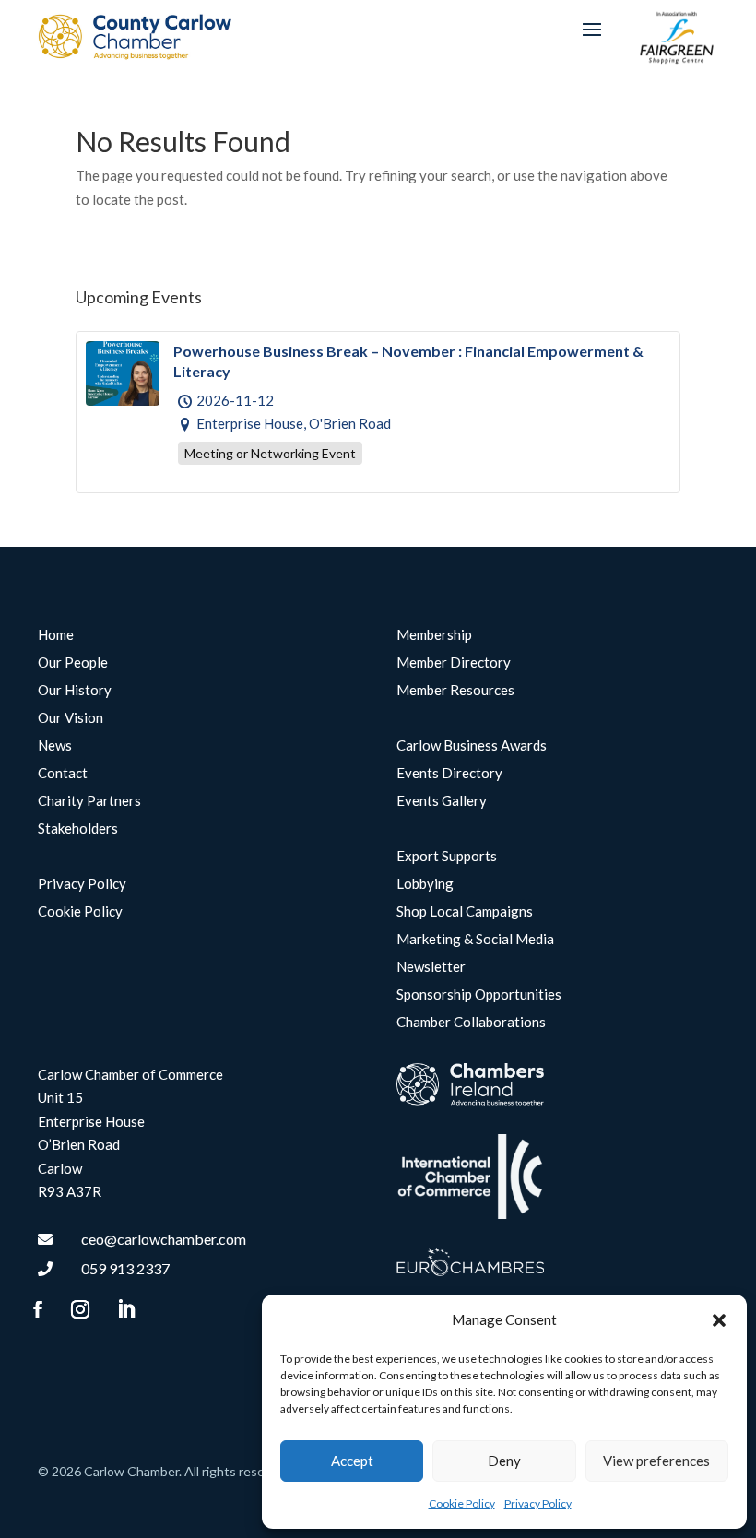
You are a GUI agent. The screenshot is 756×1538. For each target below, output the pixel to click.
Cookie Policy (462, 1503)
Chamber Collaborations (471, 1022)
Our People (73, 663)
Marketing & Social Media (475, 939)
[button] (719, 1320)
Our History (75, 690)
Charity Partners (89, 801)
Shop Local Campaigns (464, 912)
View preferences (656, 1460)
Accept (352, 1460)
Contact (63, 773)
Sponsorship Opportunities (478, 995)
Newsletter (431, 967)
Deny (504, 1460)
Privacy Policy (538, 1503)
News (55, 746)
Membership (434, 635)
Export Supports (446, 856)
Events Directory (449, 773)
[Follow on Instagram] (80, 1309)
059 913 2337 (125, 1268)
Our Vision (70, 718)
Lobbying (425, 884)
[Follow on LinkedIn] (125, 1309)
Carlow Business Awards (471, 746)
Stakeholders (78, 829)
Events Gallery (441, 801)
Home (56, 635)
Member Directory (453, 663)
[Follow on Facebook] (37, 1309)
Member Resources (455, 690)
